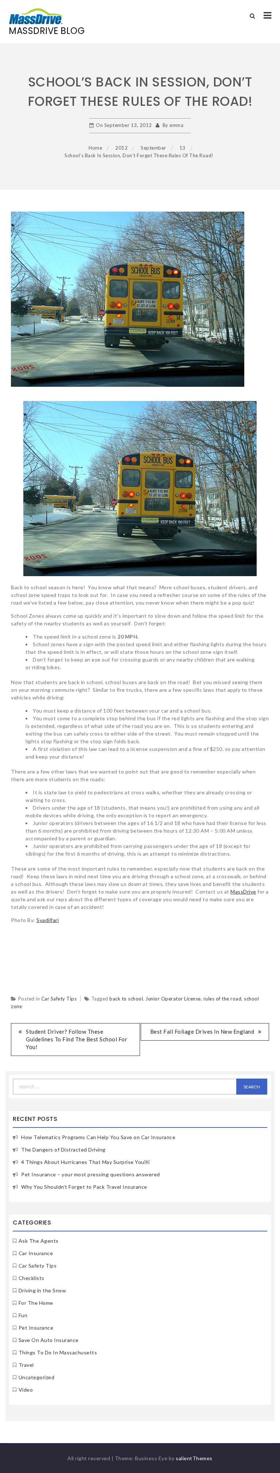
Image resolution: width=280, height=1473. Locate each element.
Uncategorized (37, 1377)
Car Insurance (36, 1253)
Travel (26, 1365)
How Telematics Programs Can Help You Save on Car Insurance (98, 1137)
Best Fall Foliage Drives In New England (202, 1031)
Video (26, 1390)
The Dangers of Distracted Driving (63, 1149)
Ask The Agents (39, 1241)
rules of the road (222, 999)
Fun (23, 1315)
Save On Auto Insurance (49, 1340)
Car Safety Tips (59, 999)
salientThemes (194, 1458)
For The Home (36, 1303)
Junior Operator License (173, 999)
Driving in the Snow (42, 1290)
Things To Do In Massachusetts (58, 1352)
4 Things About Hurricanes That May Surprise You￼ (85, 1162)
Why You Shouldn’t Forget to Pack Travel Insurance (84, 1187)
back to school (126, 999)
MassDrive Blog (47, 31)
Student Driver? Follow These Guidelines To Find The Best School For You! (76, 1039)
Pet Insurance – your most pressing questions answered (90, 1174)
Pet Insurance (36, 1327)
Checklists (31, 1278)
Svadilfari (47, 920)
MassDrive (243, 891)
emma (176, 125)
